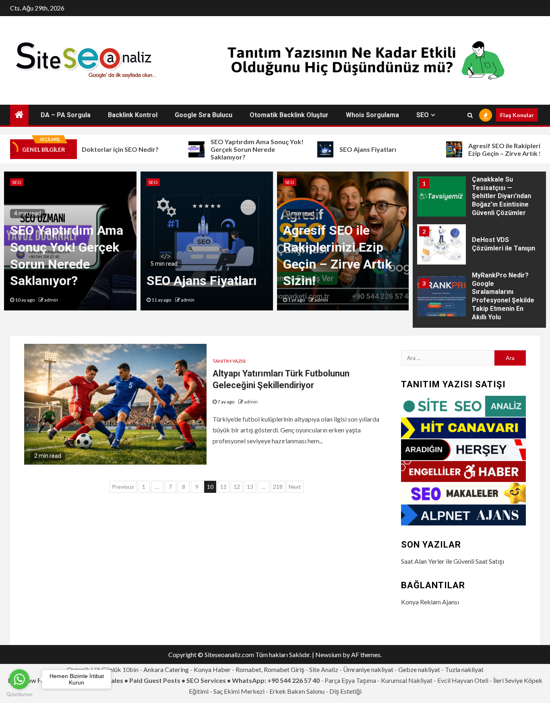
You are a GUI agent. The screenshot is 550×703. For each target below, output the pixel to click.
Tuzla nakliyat (464, 669)
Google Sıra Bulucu (203, 115)
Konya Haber (212, 669)
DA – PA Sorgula (66, 115)
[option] (70, 241)
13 (250, 486)
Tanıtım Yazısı (229, 361)
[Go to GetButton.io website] (19, 694)
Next (295, 486)
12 (237, 486)
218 (278, 486)
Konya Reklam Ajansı (430, 602)
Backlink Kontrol (132, 115)
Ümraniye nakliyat (368, 669)
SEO (422, 115)
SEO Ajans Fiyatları (349, 149)
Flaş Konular (517, 115)
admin (51, 300)
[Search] (470, 115)
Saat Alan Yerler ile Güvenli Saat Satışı (452, 561)
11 (223, 486)
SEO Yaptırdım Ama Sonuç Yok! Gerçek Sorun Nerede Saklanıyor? (238, 149)
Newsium (328, 654)
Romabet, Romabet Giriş (270, 669)
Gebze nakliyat (419, 669)
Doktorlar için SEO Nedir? (102, 149)
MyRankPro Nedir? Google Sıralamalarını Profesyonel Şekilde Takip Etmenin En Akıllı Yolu (503, 253)
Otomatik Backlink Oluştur (289, 115)
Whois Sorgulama (372, 115)
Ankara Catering (166, 669)
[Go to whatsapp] (19, 679)
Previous (123, 486)
